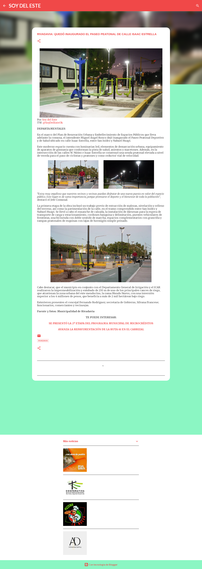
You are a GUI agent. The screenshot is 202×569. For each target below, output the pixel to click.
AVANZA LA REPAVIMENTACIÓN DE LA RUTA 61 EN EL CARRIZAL (101, 329)
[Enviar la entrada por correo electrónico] (39, 337)
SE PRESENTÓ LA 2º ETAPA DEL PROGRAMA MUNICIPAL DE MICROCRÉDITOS (101, 323)
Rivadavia (43, 340)
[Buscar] (197, 5)
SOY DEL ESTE (25, 6)
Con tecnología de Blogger (103, 564)
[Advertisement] (101, 407)
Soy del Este (49, 119)
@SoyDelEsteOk (53, 122)
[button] (39, 41)
